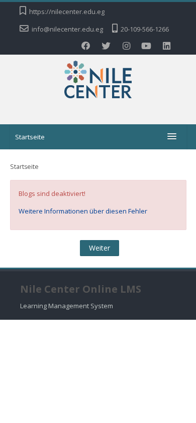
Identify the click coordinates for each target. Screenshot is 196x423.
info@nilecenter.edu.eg (67, 29)
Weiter (99, 248)
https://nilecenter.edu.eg (67, 11)
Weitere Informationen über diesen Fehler (83, 211)
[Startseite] (98, 81)
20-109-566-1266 (145, 29)
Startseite (30, 136)
